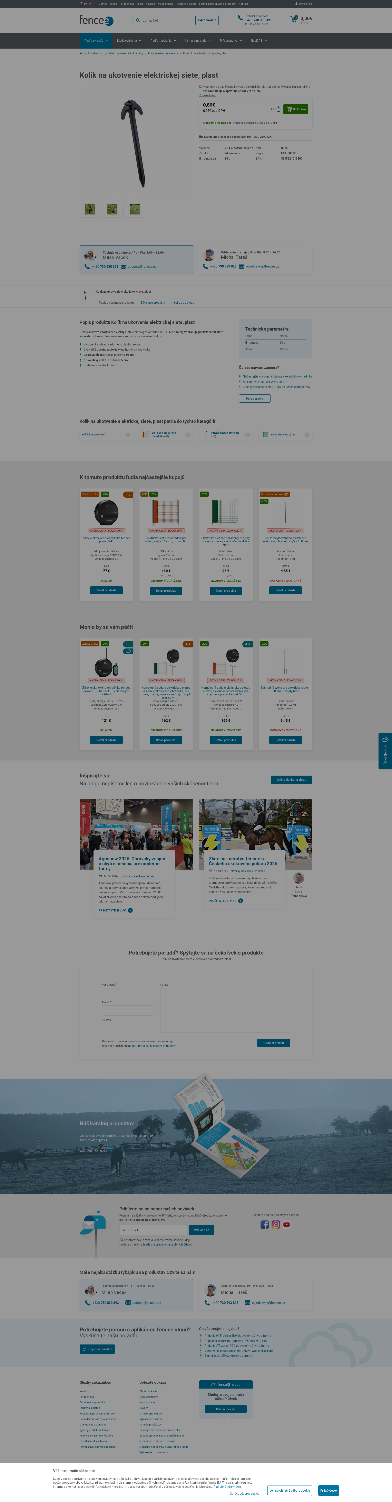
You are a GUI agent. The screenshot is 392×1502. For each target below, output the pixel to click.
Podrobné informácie (227, 1486)
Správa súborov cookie (244, 1493)
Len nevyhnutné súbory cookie (290, 1490)
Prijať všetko (328, 1490)
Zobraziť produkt (196, 148)
